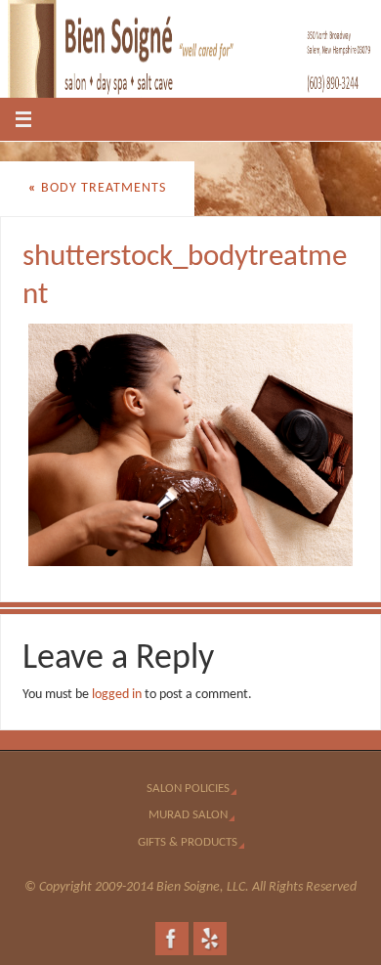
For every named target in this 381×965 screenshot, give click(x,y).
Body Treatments (97, 188)
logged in (117, 694)
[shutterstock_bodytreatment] (191, 445)
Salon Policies (188, 788)
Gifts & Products (187, 842)
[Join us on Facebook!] (172, 938)
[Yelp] (210, 938)
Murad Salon (188, 815)
